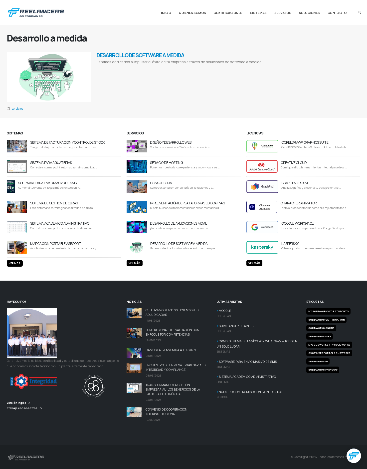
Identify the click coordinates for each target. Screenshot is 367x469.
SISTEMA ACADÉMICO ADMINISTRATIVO (59, 223)
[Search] (359, 12)
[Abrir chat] (354, 456)
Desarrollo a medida (106, 68)
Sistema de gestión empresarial (150, 68)
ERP (134, 68)
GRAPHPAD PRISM (294, 182)
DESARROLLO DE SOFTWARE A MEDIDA (140, 55)
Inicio (166, 12)
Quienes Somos (192, 12)
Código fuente (172, 68)
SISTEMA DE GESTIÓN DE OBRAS (54, 203)
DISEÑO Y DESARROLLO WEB (170, 142)
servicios (17, 108)
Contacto (337, 12)
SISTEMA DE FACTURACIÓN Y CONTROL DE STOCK (67, 142)
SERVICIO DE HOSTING (166, 162)
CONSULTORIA (161, 182)
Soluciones (309, 12)
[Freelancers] (36, 11)
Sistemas (258, 12)
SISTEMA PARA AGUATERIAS (51, 162)
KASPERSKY (289, 243)
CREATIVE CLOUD (294, 162)
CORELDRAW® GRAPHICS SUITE (304, 142)
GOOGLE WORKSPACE (297, 223)
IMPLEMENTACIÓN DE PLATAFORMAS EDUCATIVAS (187, 203)
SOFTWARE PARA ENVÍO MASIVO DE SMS (47, 182)
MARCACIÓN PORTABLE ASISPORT (55, 243)
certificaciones (227, 12)
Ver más (14, 263)
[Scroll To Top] (358, 463)
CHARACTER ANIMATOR (298, 203)
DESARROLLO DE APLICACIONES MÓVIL (178, 223)
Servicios (282, 12)
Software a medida (123, 68)
